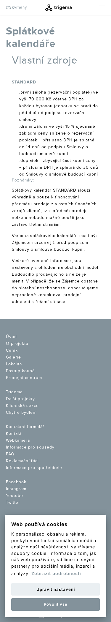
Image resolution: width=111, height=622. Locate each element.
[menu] (97, 8)
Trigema (14, 392)
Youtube (14, 495)
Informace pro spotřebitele (34, 467)
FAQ (10, 454)
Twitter (13, 502)
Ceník (12, 350)
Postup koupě (20, 371)
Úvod (11, 336)
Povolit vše (55, 604)
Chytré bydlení (21, 412)
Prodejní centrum (24, 377)
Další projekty (20, 399)
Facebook (16, 482)
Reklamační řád (22, 461)
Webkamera (18, 440)
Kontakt (14, 433)
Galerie (13, 357)
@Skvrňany (16, 7)
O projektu (17, 343)
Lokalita (14, 364)
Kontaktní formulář (25, 426)
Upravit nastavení (55, 589)
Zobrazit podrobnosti (56, 573)
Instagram (16, 489)
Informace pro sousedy (30, 447)
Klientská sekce (22, 405)
